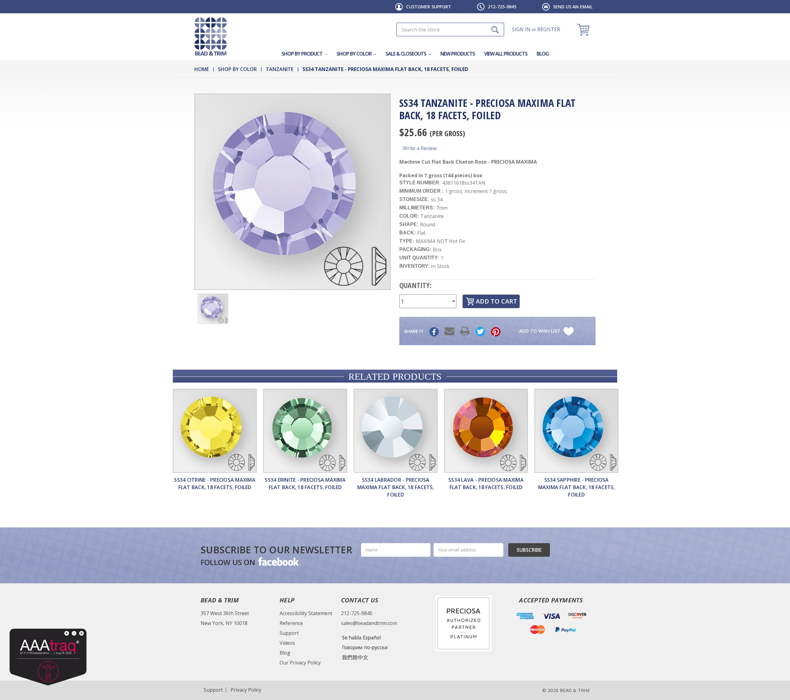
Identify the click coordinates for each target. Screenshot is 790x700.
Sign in (521, 29)
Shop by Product (302, 53)
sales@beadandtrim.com (369, 623)
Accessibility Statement (306, 613)
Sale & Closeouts (406, 53)
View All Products (505, 53)
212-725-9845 (502, 7)
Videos (287, 642)
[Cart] (584, 29)
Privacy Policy (246, 689)
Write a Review (420, 148)
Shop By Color (354, 53)
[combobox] (450, 29)
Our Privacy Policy (300, 662)
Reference (291, 623)
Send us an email (572, 7)
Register (548, 29)
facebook (278, 561)
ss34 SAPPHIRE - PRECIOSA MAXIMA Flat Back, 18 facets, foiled (576, 487)
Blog (543, 53)
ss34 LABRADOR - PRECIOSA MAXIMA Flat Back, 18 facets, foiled (395, 487)
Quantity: (415, 285)
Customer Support (428, 7)
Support (289, 633)
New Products (457, 53)
